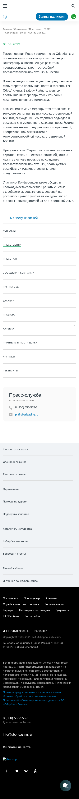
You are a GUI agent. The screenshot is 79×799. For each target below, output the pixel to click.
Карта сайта (32, 616)
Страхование (11, 489)
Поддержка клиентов (16, 513)
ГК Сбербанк (11, 616)
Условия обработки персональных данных (29, 696)
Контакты (51, 598)
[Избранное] (5, 17)
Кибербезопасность (15, 541)
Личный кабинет (13, 568)
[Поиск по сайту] (73, 6)
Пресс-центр (32, 598)
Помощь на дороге (15, 501)
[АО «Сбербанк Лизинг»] (21, 6)
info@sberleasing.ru (17, 734)
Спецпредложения (14, 461)
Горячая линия (54, 604)
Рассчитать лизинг (14, 474)
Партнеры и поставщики (34, 610)
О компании (10, 598)
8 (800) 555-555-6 (73, 16)
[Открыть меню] (5, 6)
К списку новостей (23, 218)
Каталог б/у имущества (17, 528)
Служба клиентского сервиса (21, 604)
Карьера (8, 610)
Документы (62, 610)
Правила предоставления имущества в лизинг (32, 692)
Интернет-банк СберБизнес (20, 580)
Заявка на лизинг (52, 16)
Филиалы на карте (16, 747)
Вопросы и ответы (14, 553)
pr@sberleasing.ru (26, 414)
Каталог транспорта (15, 449)
